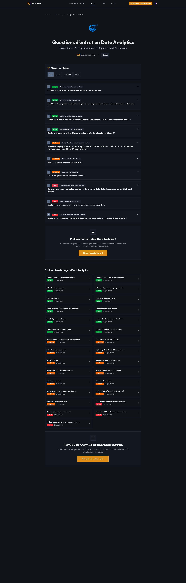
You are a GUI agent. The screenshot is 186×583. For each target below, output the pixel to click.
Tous (50, 74)
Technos (93, 3)
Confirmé (67, 74)
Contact (114, 3)
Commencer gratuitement (93, 459)
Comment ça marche (76, 3)
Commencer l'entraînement (140, 3)
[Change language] (156, 3)
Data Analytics (60, 15)
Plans (103, 3)
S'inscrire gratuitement (93, 253)
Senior (77, 74)
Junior (58, 74)
